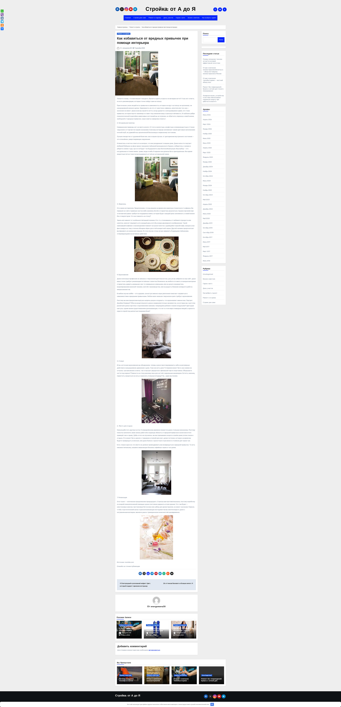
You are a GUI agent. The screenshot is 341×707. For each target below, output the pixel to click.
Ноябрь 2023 (207, 190)
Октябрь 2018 (207, 228)
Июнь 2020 (207, 214)
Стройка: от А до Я (171, 9)
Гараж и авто (180, 18)
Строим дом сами (139, 18)
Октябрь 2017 (207, 237)
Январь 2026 (207, 129)
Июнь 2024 (207, 181)
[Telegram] (2, 21)
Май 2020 (206, 218)
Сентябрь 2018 (208, 232)
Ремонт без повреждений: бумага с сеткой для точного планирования (213, 89)
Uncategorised (208, 274)
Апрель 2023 (207, 204)
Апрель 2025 (207, 148)
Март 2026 (207, 124)
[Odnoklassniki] (2, 25)
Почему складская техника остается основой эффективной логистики (212, 61)
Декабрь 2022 (208, 209)
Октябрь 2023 (208, 195)
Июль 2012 (206, 261)
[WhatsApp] (2, 11)
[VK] (2, 18)
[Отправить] (2, 29)
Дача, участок (168, 18)
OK (212, 704)
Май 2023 (206, 199)
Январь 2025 (207, 162)
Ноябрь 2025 (207, 134)
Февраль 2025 (208, 157)
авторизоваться (154, 650)
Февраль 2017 (208, 256)
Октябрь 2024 (208, 176)
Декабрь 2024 (208, 167)
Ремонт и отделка (155, 18)
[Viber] (2, 14)
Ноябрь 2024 (207, 171)
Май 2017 (206, 247)
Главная (128, 18)
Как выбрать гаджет (209, 18)
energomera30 (127, 48)
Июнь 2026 (207, 115)
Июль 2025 (206, 138)
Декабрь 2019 (207, 223)
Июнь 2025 (207, 143)
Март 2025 (206, 152)
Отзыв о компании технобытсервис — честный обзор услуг (127, 630)
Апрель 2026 (207, 119)
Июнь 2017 (206, 242)
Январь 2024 (207, 185)
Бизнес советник (194, 18)
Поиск (206, 34)
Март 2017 (206, 251)
